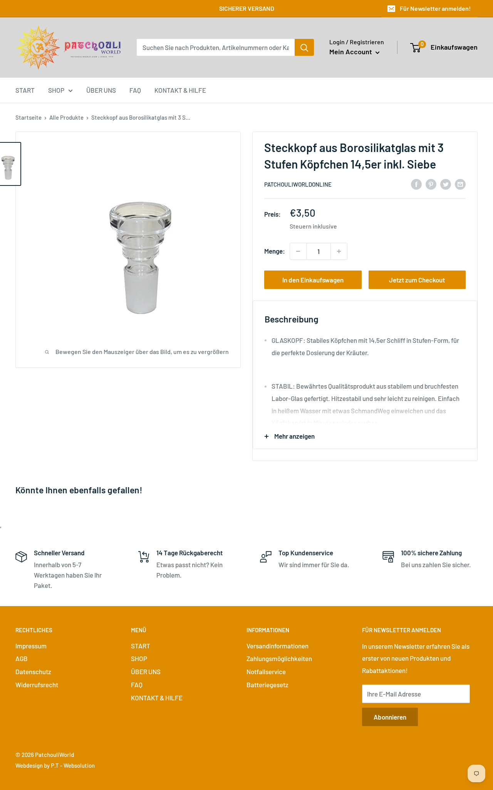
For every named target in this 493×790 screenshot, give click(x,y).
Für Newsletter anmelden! (435, 8)
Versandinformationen (277, 646)
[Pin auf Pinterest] (431, 183)
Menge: (274, 251)
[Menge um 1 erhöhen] (339, 251)
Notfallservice (266, 671)
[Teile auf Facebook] (416, 183)
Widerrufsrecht (36, 684)
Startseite (28, 117)
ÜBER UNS (101, 90)
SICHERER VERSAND (246, 8)
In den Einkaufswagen (313, 280)
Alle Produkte (66, 117)
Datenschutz (33, 671)
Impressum (31, 646)
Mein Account (351, 51)
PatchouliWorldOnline (298, 184)
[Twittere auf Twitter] (445, 183)
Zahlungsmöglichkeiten (279, 658)
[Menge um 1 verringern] (298, 251)
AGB (21, 658)
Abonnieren (390, 717)
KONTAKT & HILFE (180, 90)
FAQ (135, 90)
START (25, 90)
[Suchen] (304, 47)
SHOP (56, 90)
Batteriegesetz (267, 684)
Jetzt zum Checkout (417, 280)
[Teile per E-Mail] (460, 183)
